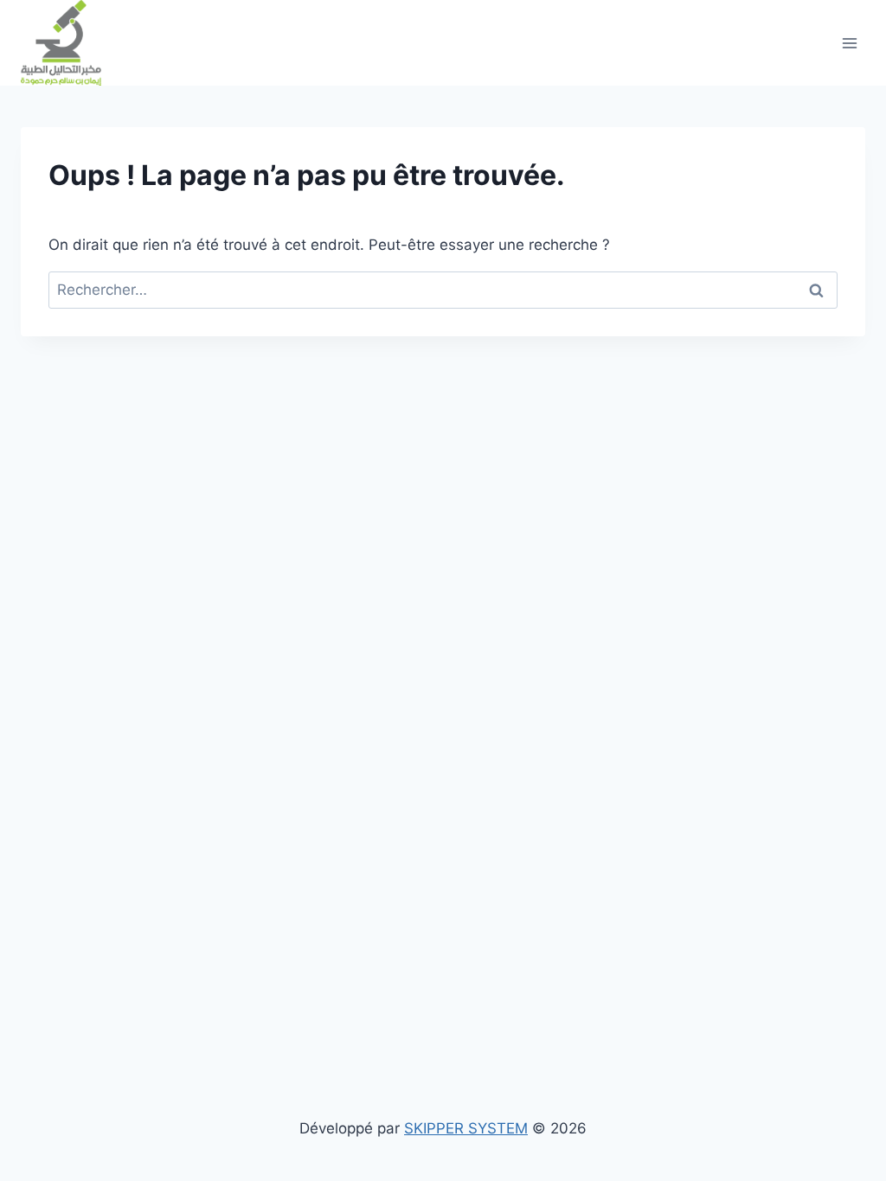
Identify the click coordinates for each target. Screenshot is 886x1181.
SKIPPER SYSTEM (466, 1128)
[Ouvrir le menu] (849, 42)
